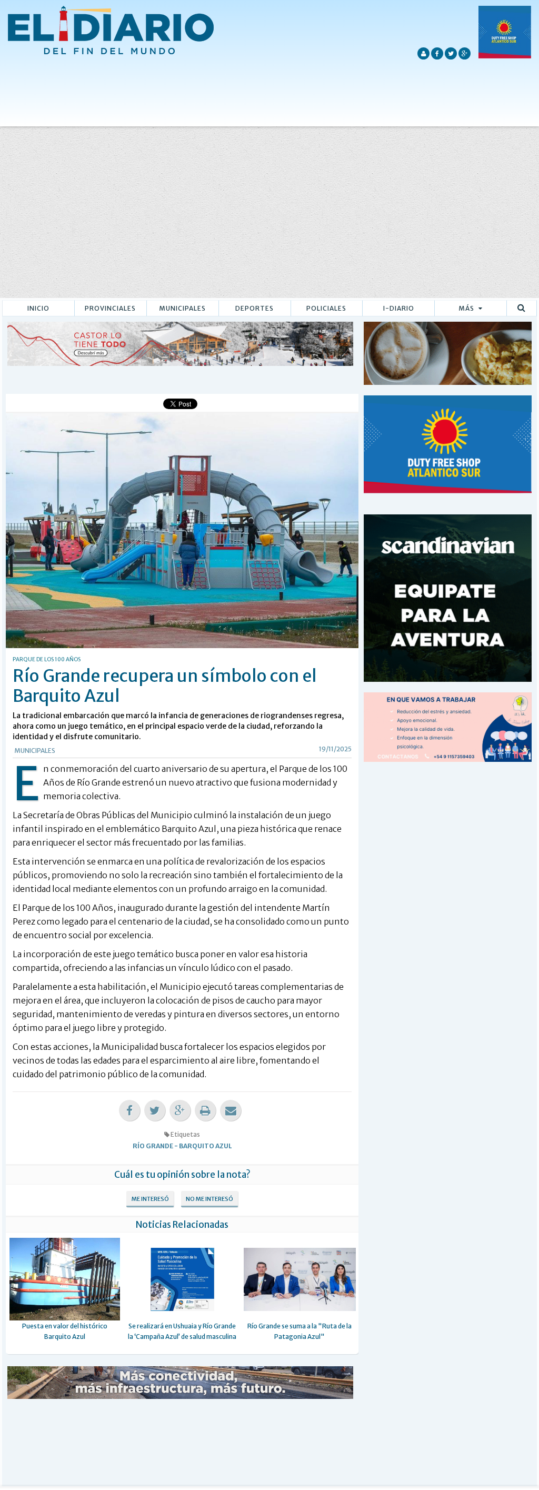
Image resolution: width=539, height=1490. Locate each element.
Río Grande (153, 1146)
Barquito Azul (205, 1146)
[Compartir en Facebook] (129, 1110)
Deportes (254, 308)
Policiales (326, 308)
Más (467, 308)
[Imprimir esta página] (205, 1110)
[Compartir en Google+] (180, 1110)
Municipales (182, 308)
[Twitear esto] (154, 1110)
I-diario (398, 308)
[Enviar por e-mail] (230, 1110)
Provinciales (110, 308)
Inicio (38, 308)
